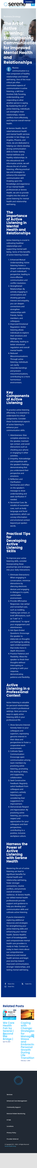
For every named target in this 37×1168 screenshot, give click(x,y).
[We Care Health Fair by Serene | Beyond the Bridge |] (9, 1014)
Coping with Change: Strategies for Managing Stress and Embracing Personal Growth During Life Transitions (28, 1040)
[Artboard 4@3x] (18, 1076)
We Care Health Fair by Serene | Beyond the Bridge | (8, 1031)
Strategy (16, 16)
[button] (4, 1035)
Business (8, 16)
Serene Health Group (10, 1146)
